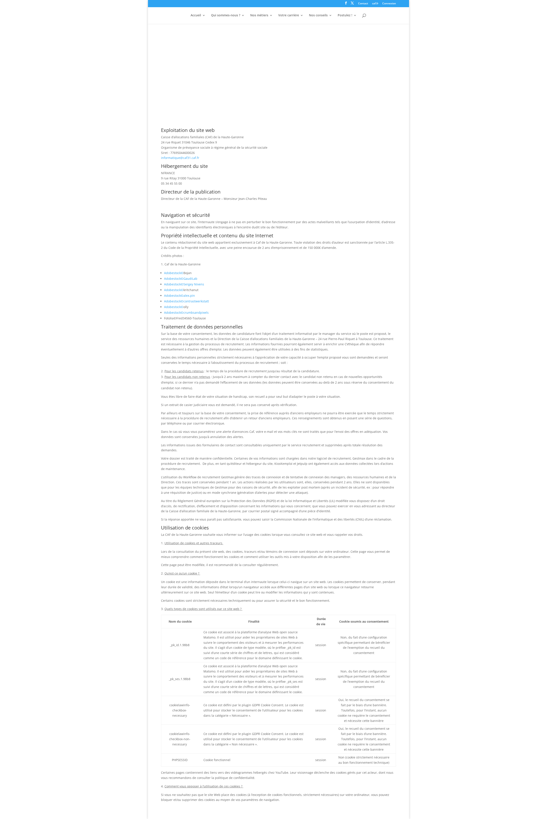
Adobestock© (173, 273)
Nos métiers (259, 15)
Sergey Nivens (193, 284)
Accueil (196, 15)
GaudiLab (190, 278)
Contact (363, 3)
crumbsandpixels (196, 312)
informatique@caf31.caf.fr (180, 158)
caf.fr (375, 3)
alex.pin (189, 295)
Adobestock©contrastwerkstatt (186, 301)
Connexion (389, 3)
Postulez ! (345, 15)
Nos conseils (318, 15)
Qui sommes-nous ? (225, 15)
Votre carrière (288, 15)
